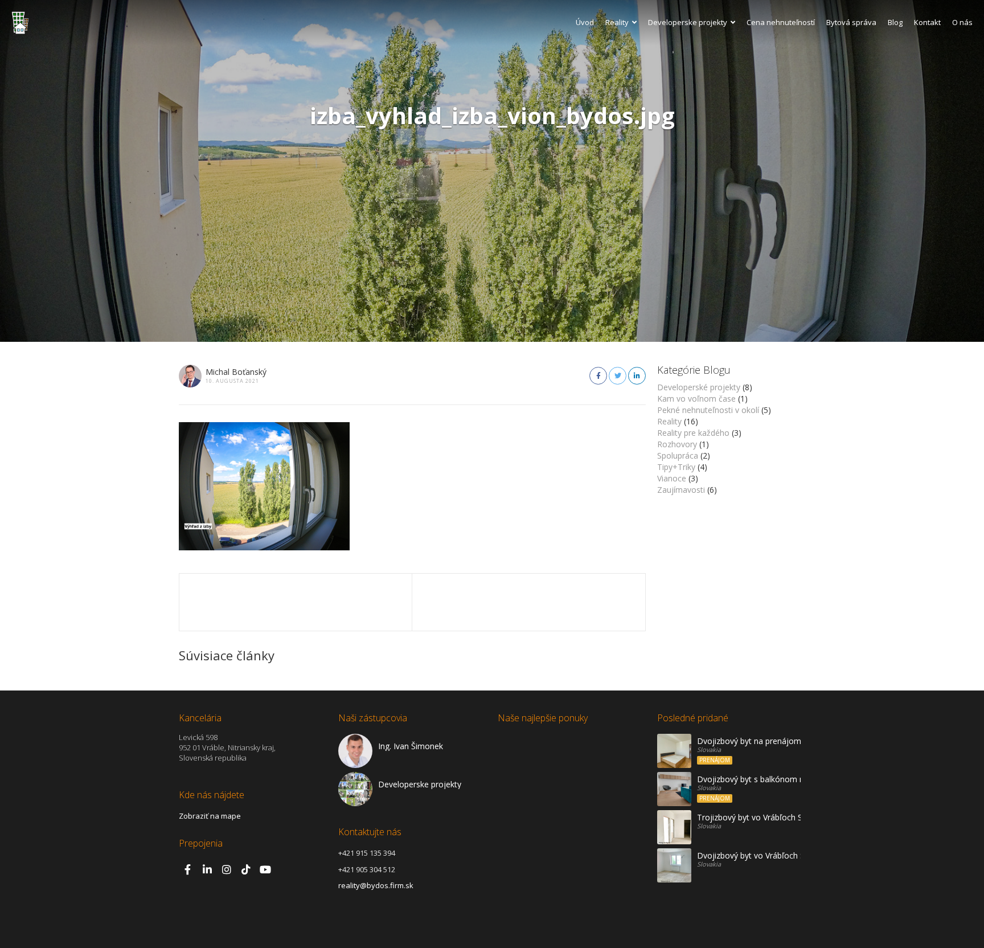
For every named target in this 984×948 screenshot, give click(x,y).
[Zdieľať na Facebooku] (598, 376)
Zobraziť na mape (210, 816)
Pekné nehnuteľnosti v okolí (708, 409)
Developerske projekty (687, 22)
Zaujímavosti (681, 489)
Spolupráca (677, 455)
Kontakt (927, 22)
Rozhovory (677, 444)
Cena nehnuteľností (781, 22)
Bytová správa (851, 22)
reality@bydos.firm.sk (375, 885)
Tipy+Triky (676, 466)
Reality (617, 22)
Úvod (585, 22)
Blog (895, 22)
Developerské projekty (698, 387)
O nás (962, 22)
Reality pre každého (693, 432)
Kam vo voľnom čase (696, 398)
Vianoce (671, 478)
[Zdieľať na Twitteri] (617, 376)
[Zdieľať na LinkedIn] (637, 376)
